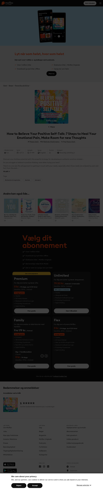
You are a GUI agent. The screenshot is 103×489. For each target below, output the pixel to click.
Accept (35, 485)
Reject (18, 485)
